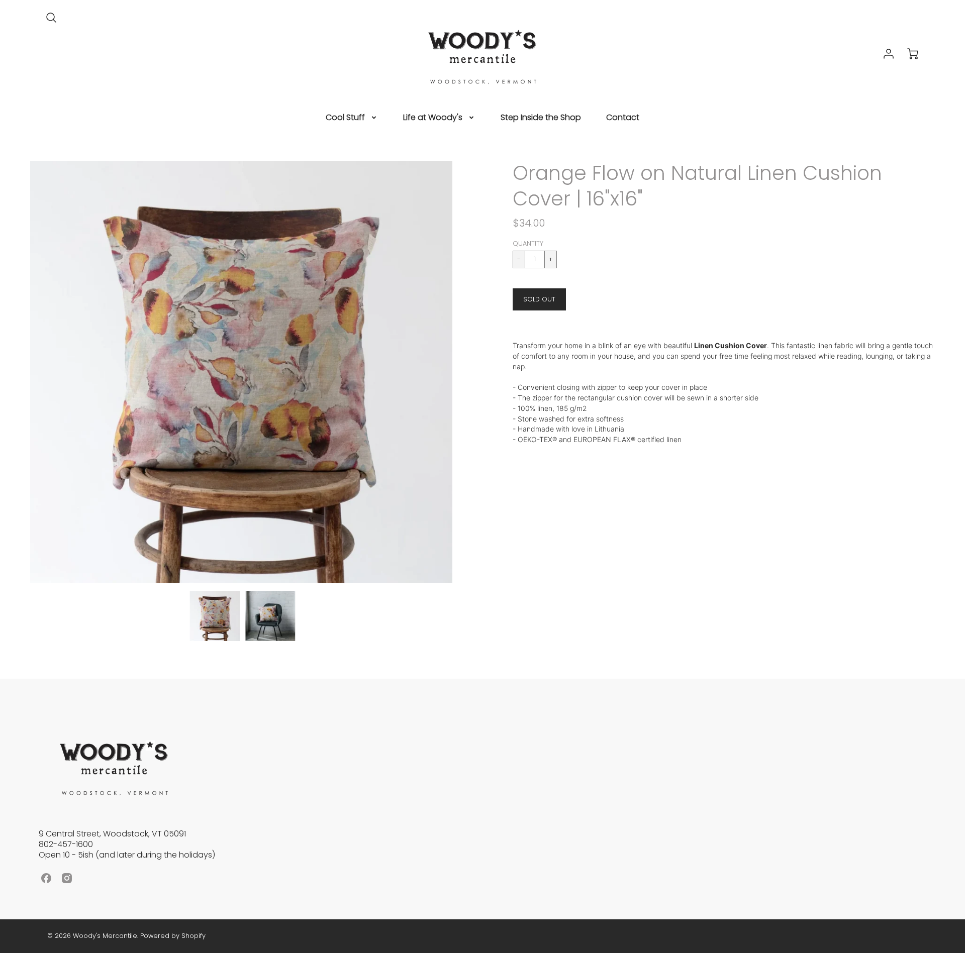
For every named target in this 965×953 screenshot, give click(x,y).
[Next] (459, 372)
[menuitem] (352, 118)
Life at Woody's (432, 118)
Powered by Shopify (173, 935)
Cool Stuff (345, 118)
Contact (622, 118)
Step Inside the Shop (541, 118)
